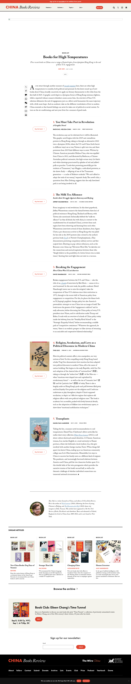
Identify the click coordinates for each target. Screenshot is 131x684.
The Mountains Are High (72, 506)
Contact (28, 670)
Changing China (73, 565)
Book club (99, 7)
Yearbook (101, 670)
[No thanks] (129, 681)
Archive (54, 670)
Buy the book (39, 129)
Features (48, 7)
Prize (83, 670)
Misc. (65, 74)
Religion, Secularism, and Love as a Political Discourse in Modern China (74, 345)
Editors (13, 571)
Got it (79, 681)
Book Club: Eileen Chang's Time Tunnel (60, 607)
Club (76, 670)
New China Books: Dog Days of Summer (22, 566)
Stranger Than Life (46, 565)
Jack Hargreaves (102, 568)
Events (68, 670)
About (11, 670)
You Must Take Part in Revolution (75, 122)
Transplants (62, 419)
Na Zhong (42, 568)
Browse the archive (64, 589)
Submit (36, 670)
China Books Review (23, 7)
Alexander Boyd (73, 568)
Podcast (91, 670)
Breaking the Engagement (70, 267)
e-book (63, 283)
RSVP (38, 619)
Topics (71, 7)
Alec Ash (61, 69)
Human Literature (103, 565)
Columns (59, 7)
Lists (80, 7)
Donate (45, 670)
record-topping (70, 86)
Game (110, 670)
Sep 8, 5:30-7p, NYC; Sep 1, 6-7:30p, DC (21, 621)
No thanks (86, 681)
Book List (65, 53)
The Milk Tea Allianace (69, 195)
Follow (19, 670)
